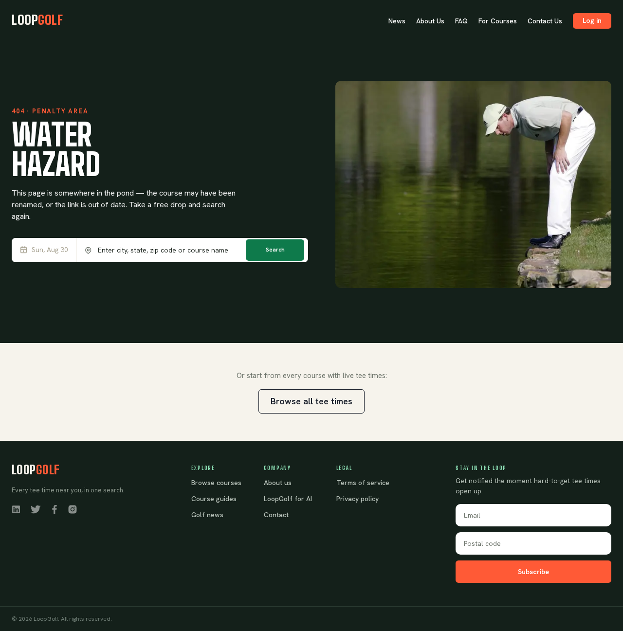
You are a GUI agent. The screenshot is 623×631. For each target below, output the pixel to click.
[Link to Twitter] (35, 509)
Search (275, 249)
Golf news (207, 514)
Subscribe (533, 571)
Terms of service (362, 482)
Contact (276, 514)
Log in (592, 20)
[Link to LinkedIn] (16, 509)
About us (278, 482)
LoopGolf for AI (288, 498)
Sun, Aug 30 (50, 250)
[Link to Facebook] (54, 509)
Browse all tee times (311, 401)
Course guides (214, 498)
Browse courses (216, 482)
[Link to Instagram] (72, 509)
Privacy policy (357, 498)
